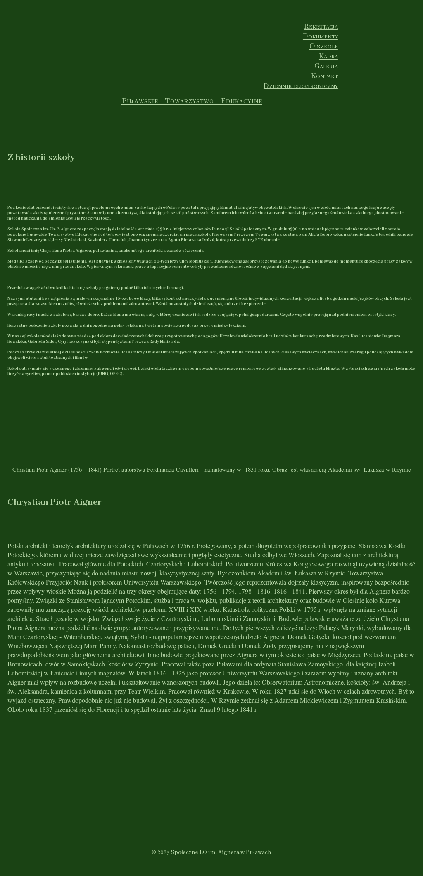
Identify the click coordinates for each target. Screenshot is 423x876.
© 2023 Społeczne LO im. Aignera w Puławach (211, 852)
